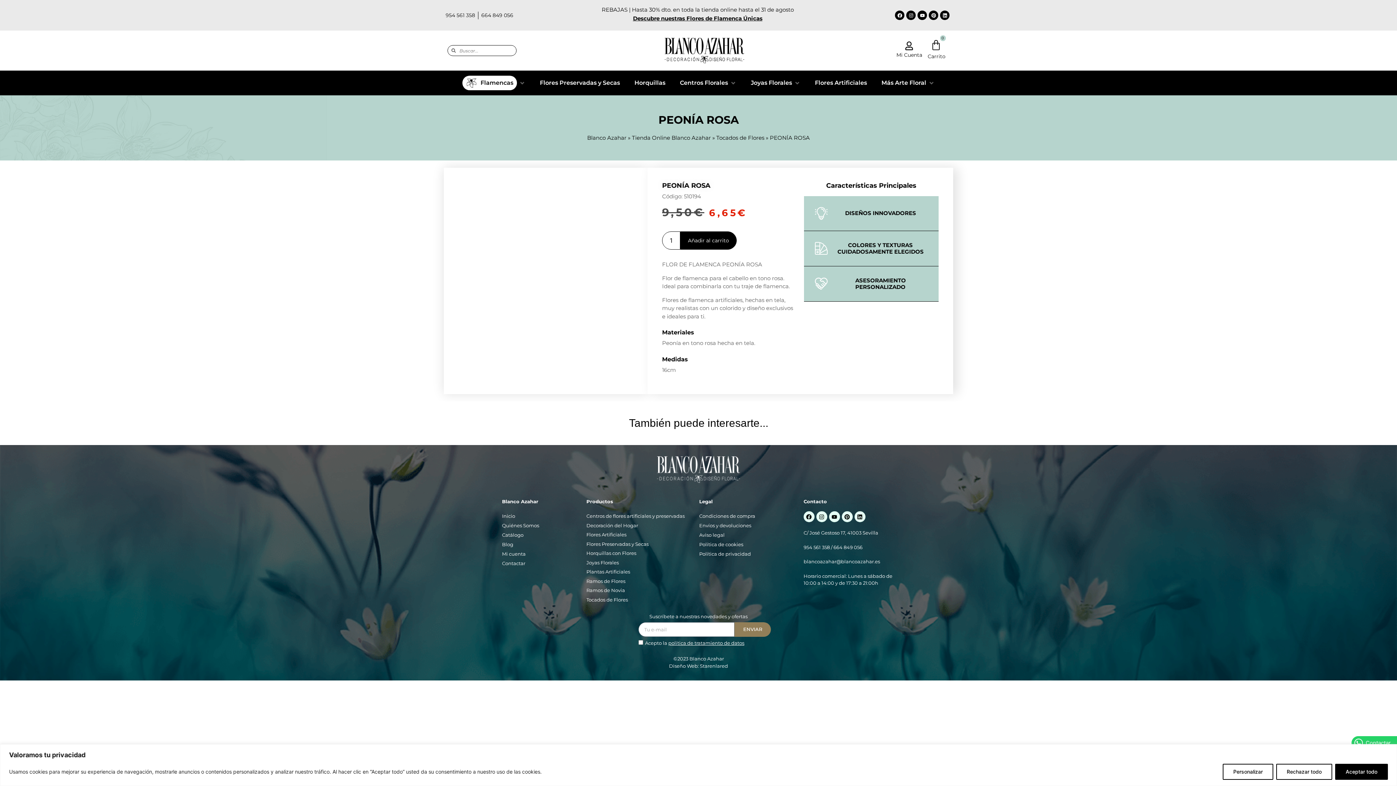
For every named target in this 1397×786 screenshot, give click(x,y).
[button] (805, 349)
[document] (698, 393)
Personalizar (1248, 772)
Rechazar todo (1304, 772)
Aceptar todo (1361, 772)
